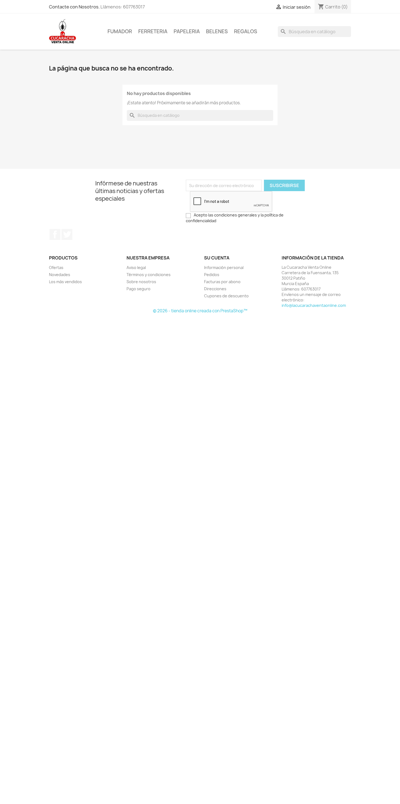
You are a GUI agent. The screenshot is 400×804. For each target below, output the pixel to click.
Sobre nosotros (141, 281)
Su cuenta (216, 258)
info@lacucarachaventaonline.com (314, 305)
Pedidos (211, 274)
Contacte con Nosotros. (74, 7)
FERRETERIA (152, 31)
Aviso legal (136, 267)
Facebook (55, 234)
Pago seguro (138, 288)
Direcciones (215, 288)
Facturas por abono (222, 281)
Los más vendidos (65, 281)
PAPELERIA (187, 31)
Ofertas (56, 267)
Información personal (224, 267)
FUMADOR (119, 31)
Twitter (66, 234)
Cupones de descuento (226, 295)
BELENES (217, 31)
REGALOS (245, 31)
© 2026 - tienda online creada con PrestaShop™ (200, 311)
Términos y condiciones (149, 274)
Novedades (59, 274)
